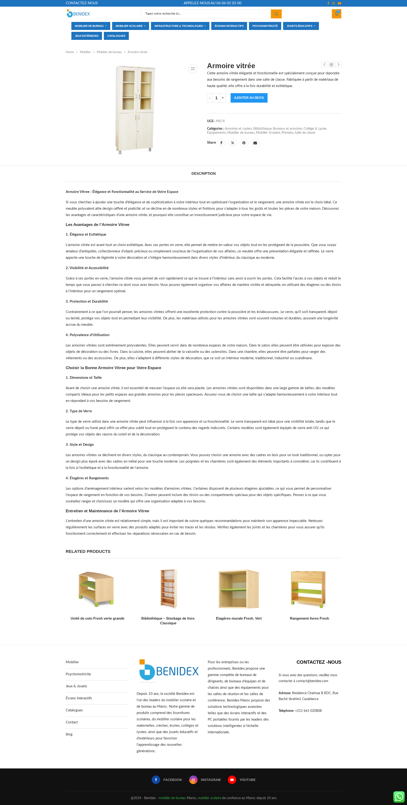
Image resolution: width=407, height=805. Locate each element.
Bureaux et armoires (287, 128)
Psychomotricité (265, 26)
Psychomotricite (78, 674)
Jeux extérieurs (86, 35)
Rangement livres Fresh (309, 618)
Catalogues (116, 35)
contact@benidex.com (312, 681)
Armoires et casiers (238, 128)
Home (70, 52)
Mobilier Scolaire (268, 132)
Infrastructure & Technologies (179, 26)
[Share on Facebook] (221, 142)
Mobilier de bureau (89, 26)
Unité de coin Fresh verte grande (97, 618)
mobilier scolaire (209, 798)
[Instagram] (333, 3)
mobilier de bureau (172, 798)
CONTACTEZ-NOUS (82, 3)
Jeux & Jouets (76, 686)
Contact (72, 722)
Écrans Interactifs (79, 698)
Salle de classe (305, 132)
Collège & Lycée (315, 128)
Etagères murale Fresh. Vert (239, 618)
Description (203, 173)
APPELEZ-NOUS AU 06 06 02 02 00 (212, 3)
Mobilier (85, 52)
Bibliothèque (262, 128)
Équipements (216, 132)
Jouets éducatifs (299, 26)
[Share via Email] (255, 142)
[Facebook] (328, 3)
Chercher (276, 13)
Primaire (287, 132)
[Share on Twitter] (232, 142)
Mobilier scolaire (129, 26)
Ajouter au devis (249, 98)
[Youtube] (339, 3)
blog (69, 734)
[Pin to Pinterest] (244, 142)
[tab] (203, 173)
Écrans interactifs (229, 26)
